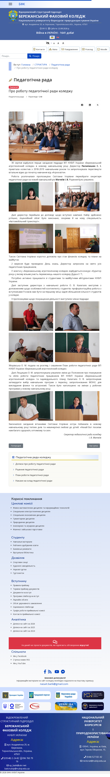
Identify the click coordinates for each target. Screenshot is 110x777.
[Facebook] (82, 105)
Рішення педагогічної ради (29, 469)
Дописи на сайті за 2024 (24, 631)
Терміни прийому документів (26, 589)
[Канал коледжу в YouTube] (57, 672)
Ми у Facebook (19, 656)
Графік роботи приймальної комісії (29, 610)
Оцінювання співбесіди (23, 607)
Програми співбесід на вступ (26, 596)
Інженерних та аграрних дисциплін (28, 526)
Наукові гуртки (19, 569)
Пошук (36, 56)
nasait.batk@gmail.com (54, 684)
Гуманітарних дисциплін (24, 518)
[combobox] (14, 56)
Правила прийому (21, 585)
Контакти (40, 49)
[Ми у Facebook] (45, 672)
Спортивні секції (20, 562)
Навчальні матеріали (22, 541)
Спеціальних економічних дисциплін (29, 515)
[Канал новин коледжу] (50, 672)
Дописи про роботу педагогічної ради (35, 463)
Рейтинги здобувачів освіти (25, 545)
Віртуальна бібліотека (23, 552)
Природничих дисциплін (23, 522)
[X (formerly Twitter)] (97, 105)
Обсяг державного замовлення (27, 603)
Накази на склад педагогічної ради (33, 480)
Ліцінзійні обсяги (20, 599)
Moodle (103, 49)
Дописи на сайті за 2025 (24, 627)
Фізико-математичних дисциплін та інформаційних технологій (41, 508)
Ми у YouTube (19, 663)
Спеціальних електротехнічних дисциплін (31, 511)
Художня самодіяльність (24, 566)
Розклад (89, 49)
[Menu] (10, 4)
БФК (22, 4)
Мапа (54, 49)
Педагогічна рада (16, 96)
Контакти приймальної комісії (26, 614)
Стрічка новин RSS (21, 659)
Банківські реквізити (22, 549)
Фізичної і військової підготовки (27, 529)
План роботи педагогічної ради (32, 475)
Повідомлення (71, 49)
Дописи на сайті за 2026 (24, 623)
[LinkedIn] (90, 105)
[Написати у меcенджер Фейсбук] (62, 672)
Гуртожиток (18, 573)
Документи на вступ (22, 592)
